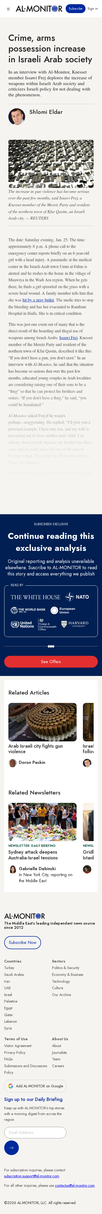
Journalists (59, 1052)
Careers (58, 1065)
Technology (61, 981)
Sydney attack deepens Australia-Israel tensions (33, 855)
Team (56, 1059)
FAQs (8, 1059)
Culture (57, 988)
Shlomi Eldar (46, 112)
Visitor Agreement (17, 1045)
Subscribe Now (22, 942)
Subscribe (75, 8)
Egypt (8, 1008)
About (56, 1045)
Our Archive (61, 994)
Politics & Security (65, 967)
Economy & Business (67, 974)
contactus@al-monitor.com (75, 1185)
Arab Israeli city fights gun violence (35, 749)
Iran (7, 981)
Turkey (9, 967)
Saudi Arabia (14, 974)
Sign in (93, 8)
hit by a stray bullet (38, 300)
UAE (7, 988)
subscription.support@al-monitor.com (31, 1176)
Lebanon (10, 1021)
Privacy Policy (14, 1052)
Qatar (8, 1014)
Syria (8, 1028)
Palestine (10, 1001)
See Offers (51, 662)
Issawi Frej (68, 337)
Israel (8, 994)
